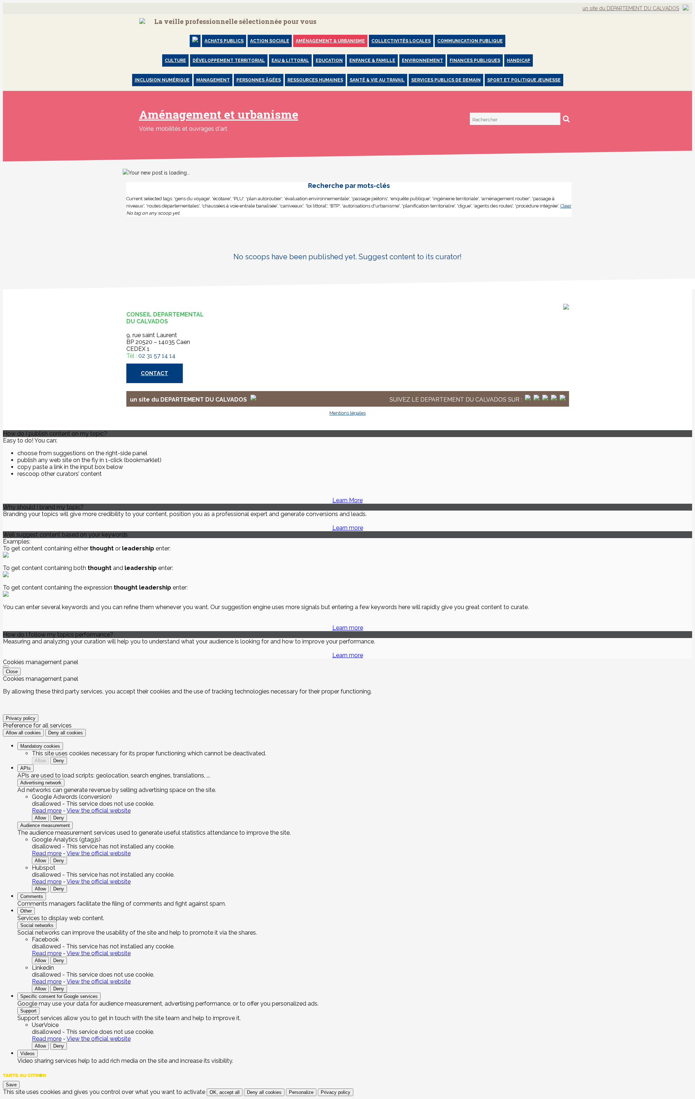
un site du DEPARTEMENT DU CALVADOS (630, 8)
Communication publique (470, 40)
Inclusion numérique (162, 80)
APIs (25, 768)
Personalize (301, 1092)
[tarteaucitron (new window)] (24, 1078)
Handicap (518, 60)
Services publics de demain (446, 80)
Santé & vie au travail (377, 80)
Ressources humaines (315, 80)
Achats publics (224, 40)
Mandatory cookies (40, 746)
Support (28, 1011)
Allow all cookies (23, 732)
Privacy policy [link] (20, 718)
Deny (58, 760)
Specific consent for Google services (59, 996)
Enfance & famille (372, 60)
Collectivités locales (401, 40)
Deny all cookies (65, 732)
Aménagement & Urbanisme (330, 40)
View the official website (99, 810)
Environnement (422, 60)
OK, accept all (225, 1092)
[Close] (6, 667)
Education (329, 60)
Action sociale (269, 40)
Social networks (37, 925)
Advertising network (41, 782)
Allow (40, 760)
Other (26, 911)
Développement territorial (229, 60)
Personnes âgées (258, 80)
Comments (31, 896)
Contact (154, 373)
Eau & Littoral (290, 60)
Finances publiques (475, 60)
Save (11, 1084)
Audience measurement (45, 825)
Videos (27, 1053)
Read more (47, 810)
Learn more (347, 527)
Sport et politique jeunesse (524, 80)
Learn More (347, 500)
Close (12, 671)
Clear (566, 206)
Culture (175, 60)
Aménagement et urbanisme (218, 114)
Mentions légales (347, 413)
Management (213, 80)
